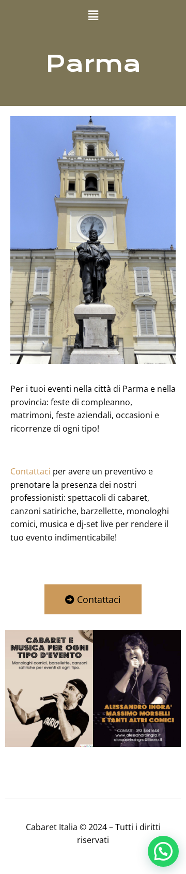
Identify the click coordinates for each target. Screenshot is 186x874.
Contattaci (30, 471)
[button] (93, 15)
